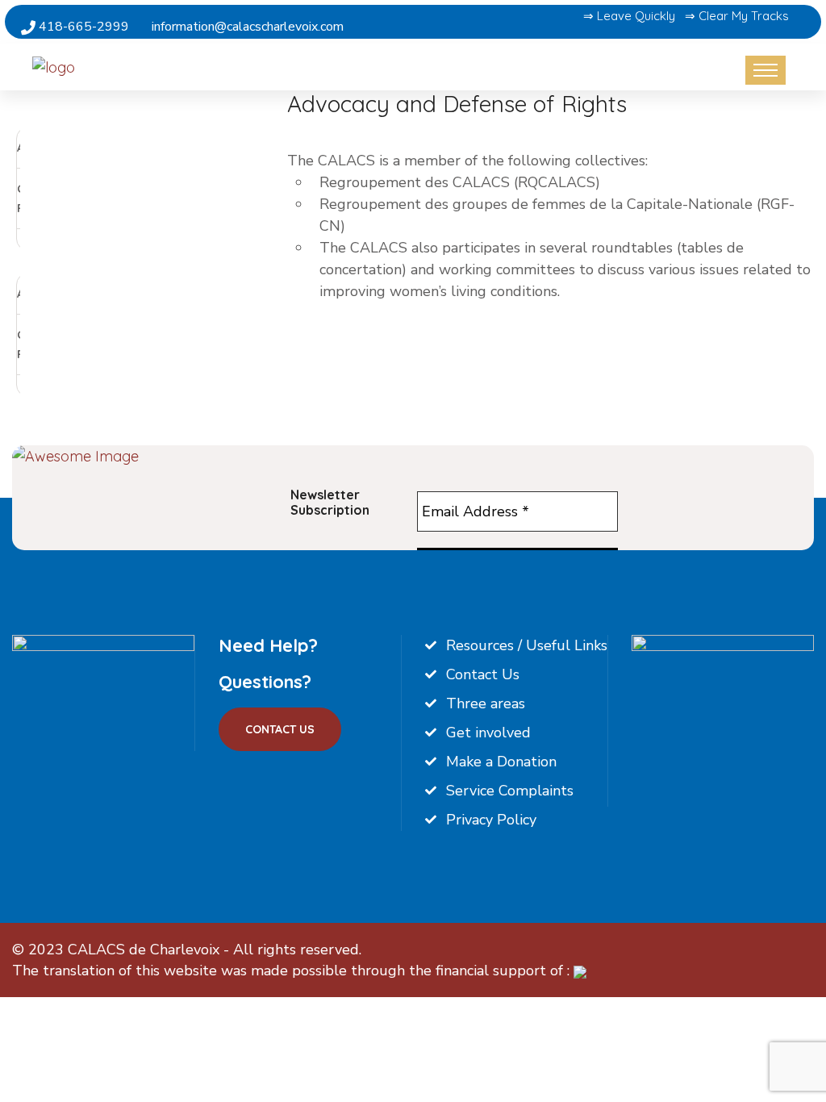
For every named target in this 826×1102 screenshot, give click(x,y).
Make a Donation (501, 761)
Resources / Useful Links (526, 645)
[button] (139, 262)
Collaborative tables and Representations (97, 198)
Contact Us (280, 729)
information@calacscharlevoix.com (248, 26)
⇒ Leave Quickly (629, 15)
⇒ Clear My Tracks (737, 15)
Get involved (488, 732)
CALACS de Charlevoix (143, 949)
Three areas (485, 703)
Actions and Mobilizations (99, 147)
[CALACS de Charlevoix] (99, 66)
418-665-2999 (82, 26)
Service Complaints (510, 790)
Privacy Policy (491, 819)
